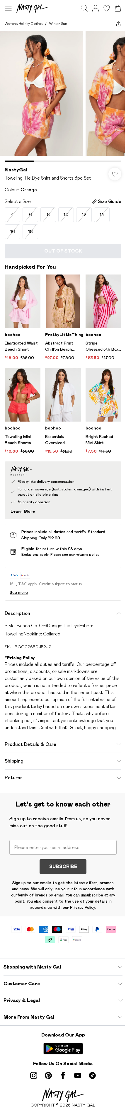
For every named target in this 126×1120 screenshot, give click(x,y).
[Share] (118, 23)
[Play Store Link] (63, 1048)
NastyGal (16, 169)
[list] (63, 96)
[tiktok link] (92, 1075)
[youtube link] (77, 1075)
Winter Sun (58, 23)
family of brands (32, 895)
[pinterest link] (48, 1075)
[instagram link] (33, 1075)
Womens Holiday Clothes (23, 23)
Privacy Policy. (83, 907)
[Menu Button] (8, 8)
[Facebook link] (63, 1075)
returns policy (87, 554)
